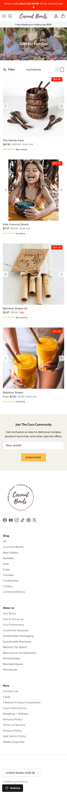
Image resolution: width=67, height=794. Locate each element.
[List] (62, 69)
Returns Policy (13, 719)
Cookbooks (10, 580)
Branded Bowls (13, 664)
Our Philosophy (13, 624)
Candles (8, 575)
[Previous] (5, 106)
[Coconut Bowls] (33, 16)
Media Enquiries (13, 742)
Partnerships (11, 658)
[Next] (61, 106)
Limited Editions (14, 591)
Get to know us (13, 619)
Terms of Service (14, 725)
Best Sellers (10, 552)
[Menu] (4, 16)
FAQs (6, 697)
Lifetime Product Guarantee (22, 702)
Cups (6, 569)
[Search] (12, 16)
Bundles (8, 558)
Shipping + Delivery (16, 713)
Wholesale (10, 669)
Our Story (9, 613)
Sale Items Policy (14, 736)
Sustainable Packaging (18, 636)
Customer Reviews (15, 630)
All (4, 541)
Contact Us (10, 691)
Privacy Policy (12, 730)
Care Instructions (14, 708)
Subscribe (33, 457)
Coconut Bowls (13, 547)
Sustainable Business (17, 641)
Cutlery (8, 586)
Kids (6, 563)
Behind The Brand (15, 647)
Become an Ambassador (19, 653)
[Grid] (57, 69)
